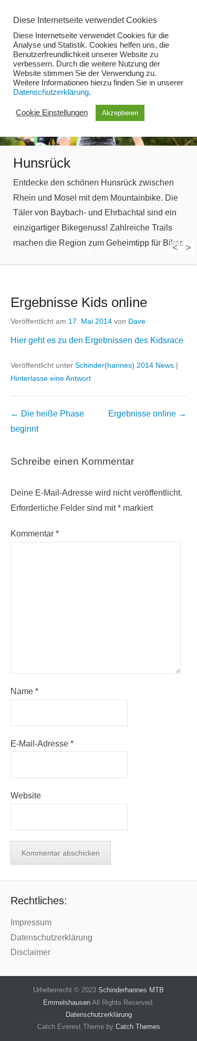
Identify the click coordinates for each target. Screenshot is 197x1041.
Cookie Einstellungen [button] (52, 112)
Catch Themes (138, 1027)
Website (26, 795)
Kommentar (35, 533)
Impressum (31, 922)
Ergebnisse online (147, 413)
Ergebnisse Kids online (79, 302)
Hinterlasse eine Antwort (51, 378)
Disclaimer (30, 952)
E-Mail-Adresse (42, 743)
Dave (137, 321)
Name (24, 691)
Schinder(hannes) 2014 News (124, 365)
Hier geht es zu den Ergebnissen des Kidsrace (97, 340)
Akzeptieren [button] (120, 113)
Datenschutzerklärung (51, 937)
